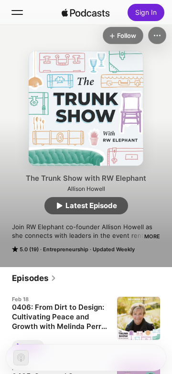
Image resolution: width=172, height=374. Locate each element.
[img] (85, 12)
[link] (34, 278)
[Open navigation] (17, 12)
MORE (152, 236)
